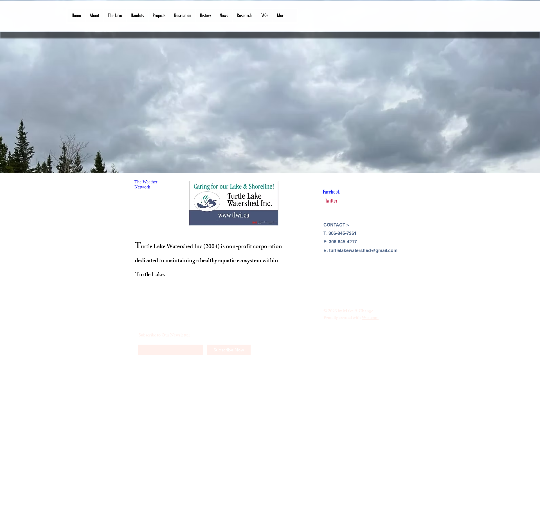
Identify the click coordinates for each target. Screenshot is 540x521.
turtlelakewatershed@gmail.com (363, 250)
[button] (94, 15)
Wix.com (370, 318)
